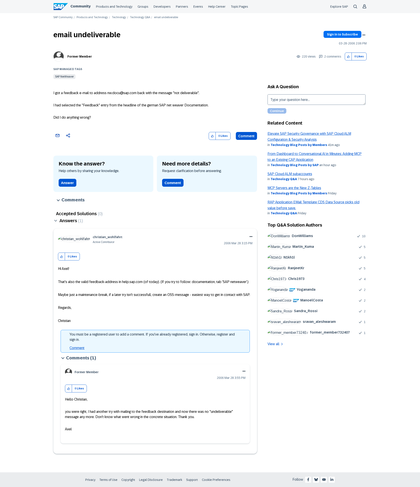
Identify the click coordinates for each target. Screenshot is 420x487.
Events (198, 6)
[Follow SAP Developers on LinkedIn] (332, 479)
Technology (119, 17)
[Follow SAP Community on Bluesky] (316, 479)
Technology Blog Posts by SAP (295, 165)
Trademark (174, 480)
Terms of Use (108, 480)
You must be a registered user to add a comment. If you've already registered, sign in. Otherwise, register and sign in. (152, 336)
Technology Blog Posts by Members (299, 145)
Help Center (217, 6)
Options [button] (364, 35)
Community (80, 6)
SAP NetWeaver (64, 76)
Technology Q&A (140, 17)
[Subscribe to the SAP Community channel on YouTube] (324, 479)
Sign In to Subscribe (342, 34)
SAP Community (63, 17)
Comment (246, 136)
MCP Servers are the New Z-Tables (294, 188)
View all (273, 344)
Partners (182, 6)
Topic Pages (239, 6)
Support (192, 480)
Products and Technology (114, 6)
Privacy (90, 480)
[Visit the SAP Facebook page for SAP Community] (308, 479)
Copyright (128, 480)
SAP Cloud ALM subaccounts (290, 174)
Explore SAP (339, 6)
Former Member (79, 56)
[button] (348, 56)
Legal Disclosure (151, 480)
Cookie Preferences (216, 480)
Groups (143, 6)
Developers (162, 6)
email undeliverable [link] (166, 17)
